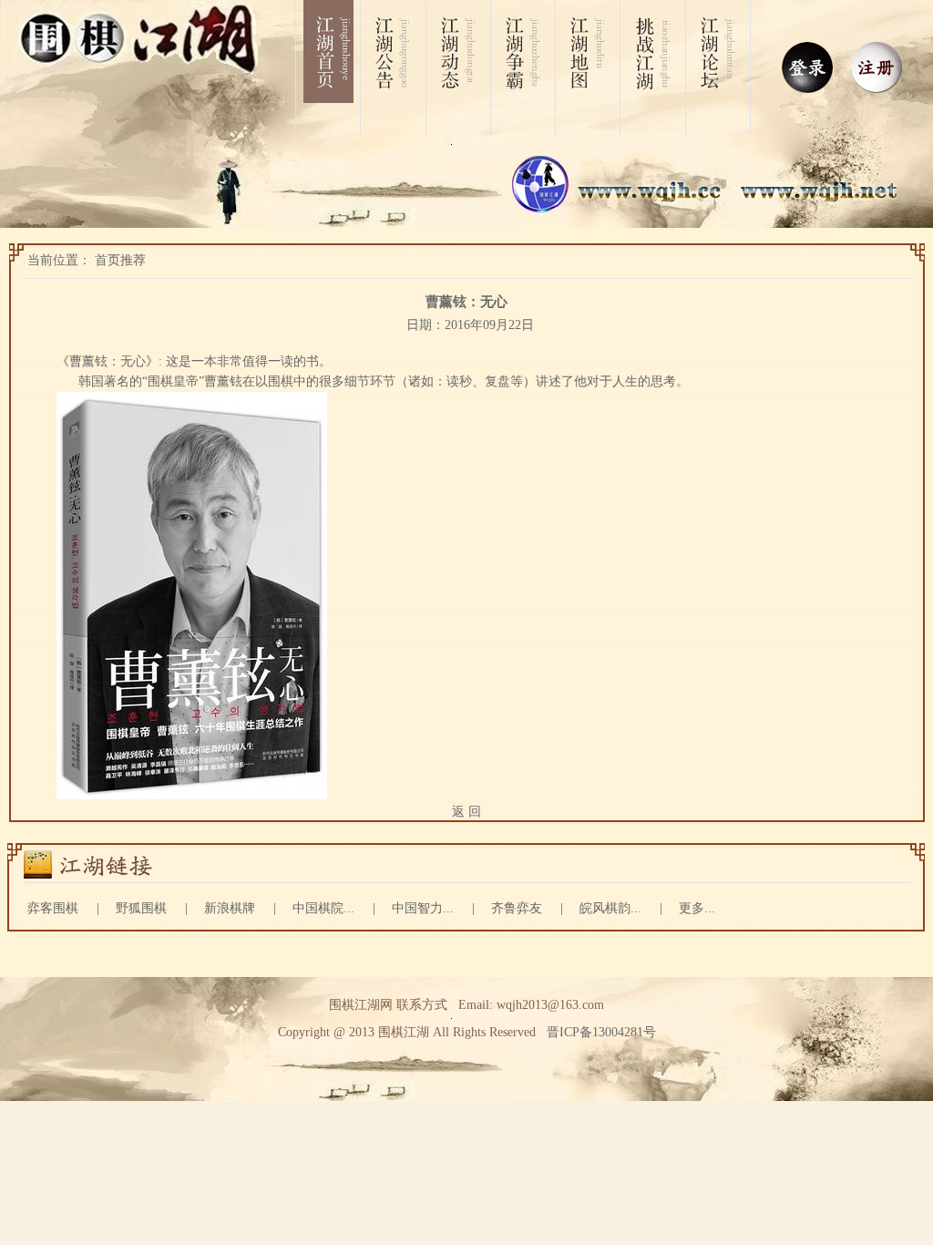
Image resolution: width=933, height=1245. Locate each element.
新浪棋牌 (229, 908)
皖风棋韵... (610, 908)
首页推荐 (120, 260)
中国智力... (423, 908)
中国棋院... (323, 908)
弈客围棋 (52, 908)
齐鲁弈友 (516, 908)
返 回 (466, 811)
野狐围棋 (141, 908)
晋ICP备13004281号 (601, 1032)
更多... (697, 908)
